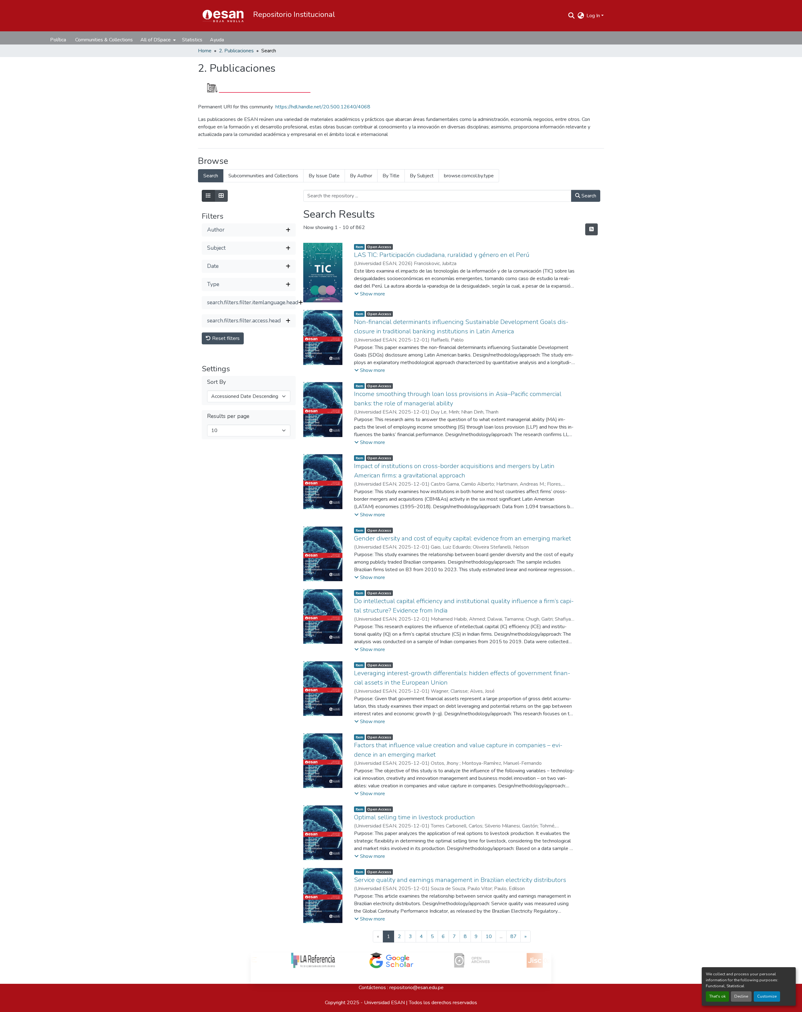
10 (489, 936)
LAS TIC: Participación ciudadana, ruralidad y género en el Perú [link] (441, 255)
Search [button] (588, 195)
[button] (223, 16)
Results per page (228, 416)
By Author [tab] (361, 175)
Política (58, 39)
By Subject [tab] (422, 175)
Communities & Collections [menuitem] (104, 39)
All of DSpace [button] (155, 39)
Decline (741, 996)
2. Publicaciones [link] (236, 50)
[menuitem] (157, 40)
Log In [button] (593, 15)
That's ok (717, 996)
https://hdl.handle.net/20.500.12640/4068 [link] (322, 106)
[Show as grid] (221, 196)
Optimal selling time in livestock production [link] (414, 817)
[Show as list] (208, 196)
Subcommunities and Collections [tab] (263, 175)
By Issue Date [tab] (324, 175)
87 (513, 936)
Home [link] (204, 50)
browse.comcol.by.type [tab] (469, 175)
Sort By (216, 382)
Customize (767, 996)
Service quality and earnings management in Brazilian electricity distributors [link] (460, 880)
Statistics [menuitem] (192, 39)
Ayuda (217, 39)
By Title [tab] (391, 175)
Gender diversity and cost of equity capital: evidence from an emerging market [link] (462, 538)
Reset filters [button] (225, 338)
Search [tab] (210, 175)
